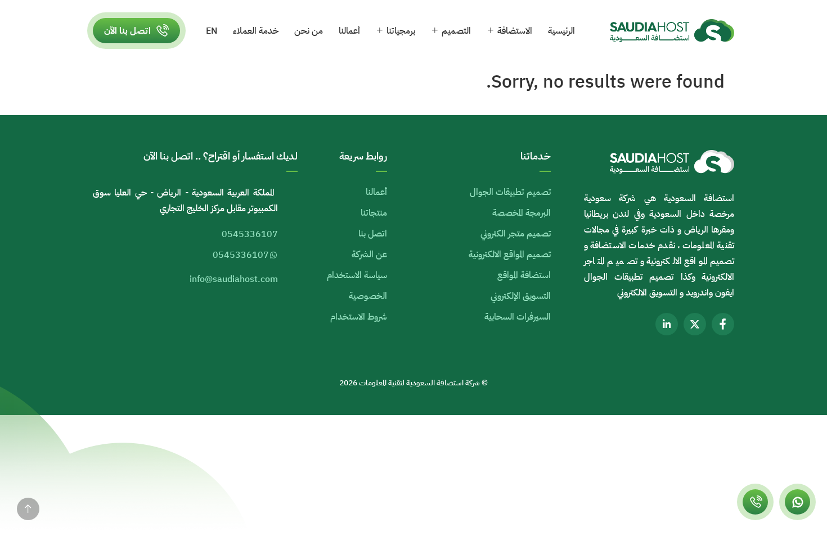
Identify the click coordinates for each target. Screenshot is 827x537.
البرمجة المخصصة (521, 213)
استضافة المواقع (524, 275)
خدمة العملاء (255, 31)
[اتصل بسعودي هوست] (755, 502)
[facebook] (723, 324)
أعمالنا (349, 31)
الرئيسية (561, 31)
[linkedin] (666, 324)
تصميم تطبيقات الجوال (510, 192)
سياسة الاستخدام (357, 275)
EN (211, 31)
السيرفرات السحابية (517, 317)
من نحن (308, 31)
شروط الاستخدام (358, 317)
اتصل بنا (372, 233)
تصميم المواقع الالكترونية (510, 254)
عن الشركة (369, 254)
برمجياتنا (400, 31)
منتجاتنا (374, 213)
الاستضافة (514, 31)
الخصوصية (368, 296)
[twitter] (695, 324)
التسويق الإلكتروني (521, 296)
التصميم (456, 31)
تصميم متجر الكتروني (515, 233)
